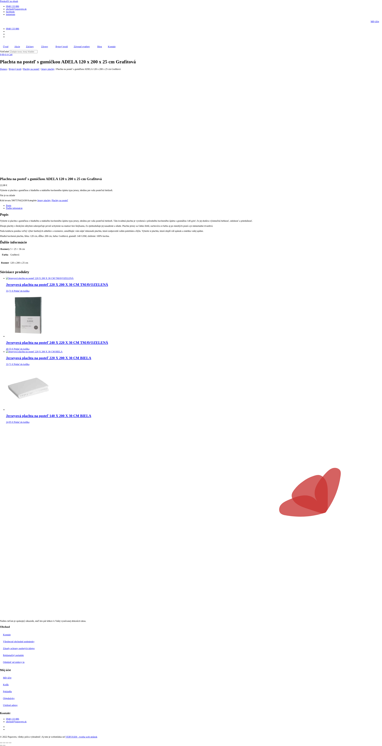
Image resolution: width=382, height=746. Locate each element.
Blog (99, 46)
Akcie (17, 46)
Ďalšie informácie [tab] (14, 208)
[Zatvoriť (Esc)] (10, 742)
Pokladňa (7, 691)
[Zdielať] (7, 742)
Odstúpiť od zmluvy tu (13, 662)
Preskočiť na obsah (9, 1)
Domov (3, 69)
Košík (6, 684)
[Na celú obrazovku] (4, 742)
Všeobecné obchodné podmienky (18, 641)
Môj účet (375, 21)
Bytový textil (62, 46)
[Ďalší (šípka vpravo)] (4, 745)
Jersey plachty (47, 69)
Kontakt (111, 46)
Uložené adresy (10, 705)
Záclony (30, 46)
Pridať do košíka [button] (21, 291)
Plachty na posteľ (31, 69)
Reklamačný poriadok (13, 655)
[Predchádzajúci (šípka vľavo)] (1, 745)
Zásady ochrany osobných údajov (19, 648)
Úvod (5, 46)
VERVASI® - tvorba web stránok (81, 737)
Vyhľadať (4, 51)
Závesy (44, 46)
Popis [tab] (8, 205)
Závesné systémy (82, 46)
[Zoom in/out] (1, 742)
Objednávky (9, 698)
